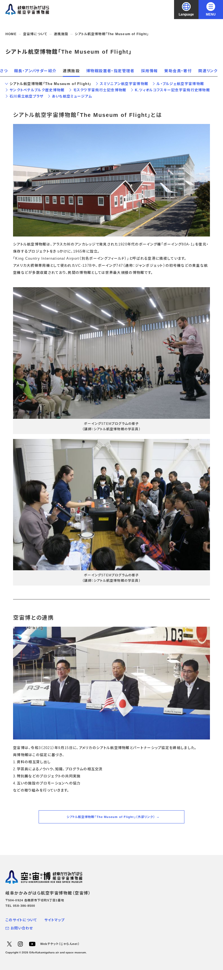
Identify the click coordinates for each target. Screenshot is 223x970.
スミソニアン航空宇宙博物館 (124, 84)
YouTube (32, 944)
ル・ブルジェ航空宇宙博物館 (180, 84)
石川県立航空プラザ (27, 96)
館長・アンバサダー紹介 (35, 71)
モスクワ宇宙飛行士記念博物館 (99, 90)
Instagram (20, 944)
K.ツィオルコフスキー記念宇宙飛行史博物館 (172, 90)
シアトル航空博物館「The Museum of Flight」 (50, 84)
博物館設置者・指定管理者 (110, 71)
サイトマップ (54, 920)
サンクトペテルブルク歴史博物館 (37, 90)
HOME (11, 34)
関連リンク (208, 71)
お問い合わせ (22, 928)
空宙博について (35, 34)
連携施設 (61, 34)
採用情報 (149, 71)
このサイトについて (21, 920)
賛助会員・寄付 (178, 71)
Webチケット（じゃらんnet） (60, 943)
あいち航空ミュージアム (72, 96)
